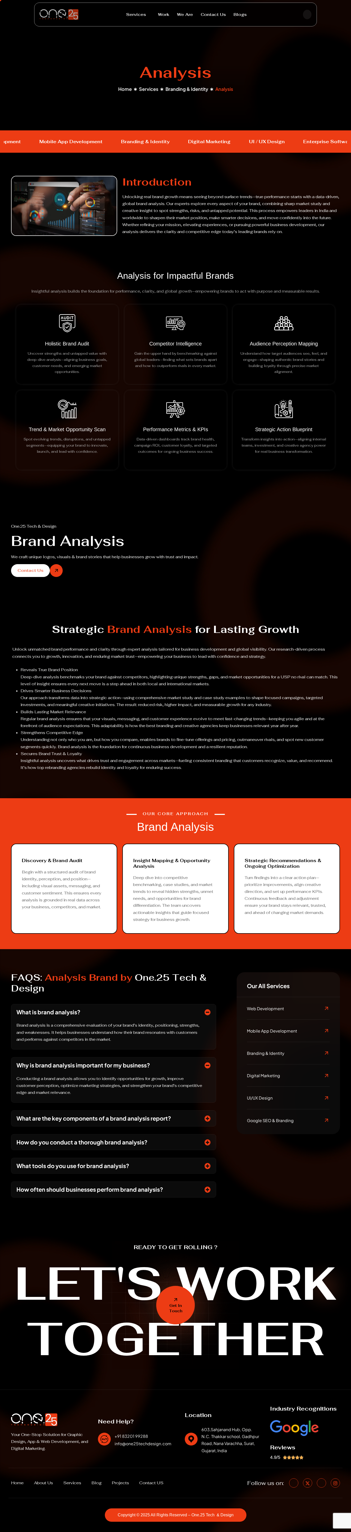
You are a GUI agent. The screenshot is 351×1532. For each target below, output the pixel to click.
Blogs (240, 14)
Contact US (151, 1483)
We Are (185, 14)
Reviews (282, 1447)
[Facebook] (293, 1483)
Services (136, 14)
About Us (43, 1483)
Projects (120, 1483)
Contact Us (213, 14)
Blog (96, 1483)
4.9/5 (275, 1457)
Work (163, 14)
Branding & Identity (186, 89)
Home (125, 89)
